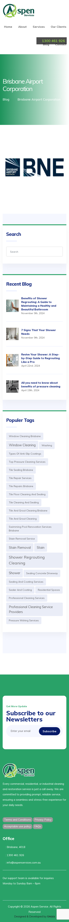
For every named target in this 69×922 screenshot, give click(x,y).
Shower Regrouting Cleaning (27, 560)
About (22, 26)
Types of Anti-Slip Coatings (25, 453)
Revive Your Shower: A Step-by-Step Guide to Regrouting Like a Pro (40, 358)
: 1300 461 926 (14, 855)
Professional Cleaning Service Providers (31, 609)
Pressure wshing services (24, 620)
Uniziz (51, 916)
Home (8, 26)
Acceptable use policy (17, 826)
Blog (46, 44)
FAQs (37, 826)
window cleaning (22, 445)
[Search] (58, 251)
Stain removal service (22, 538)
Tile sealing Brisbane (21, 470)
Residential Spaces (49, 589)
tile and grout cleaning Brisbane (28, 510)
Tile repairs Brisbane (21, 486)
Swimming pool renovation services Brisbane (30, 528)
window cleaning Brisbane (25, 436)
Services (39, 26)
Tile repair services (20, 478)
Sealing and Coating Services (26, 581)
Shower (14, 573)
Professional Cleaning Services (27, 598)
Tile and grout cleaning (23, 518)
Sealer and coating (20, 589)
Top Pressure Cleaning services (27, 461)
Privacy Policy (42, 819)
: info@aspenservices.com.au (23, 862)
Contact (60, 44)
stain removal (20, 547)
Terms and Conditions (17, 819)
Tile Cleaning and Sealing (24, 502)
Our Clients (58, 26)
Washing (47, 445)
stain (40, 547)
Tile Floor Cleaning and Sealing (27, 494)
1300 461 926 (53, 41)
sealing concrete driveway (42, 573)
